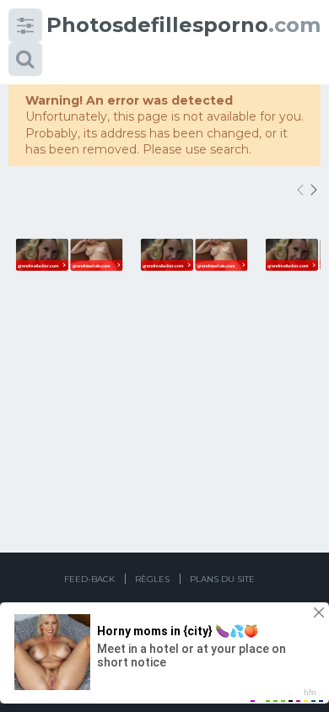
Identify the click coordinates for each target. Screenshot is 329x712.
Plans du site (222, 579)
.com (183, 25)
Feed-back (89, 579)
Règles (152, 579)
